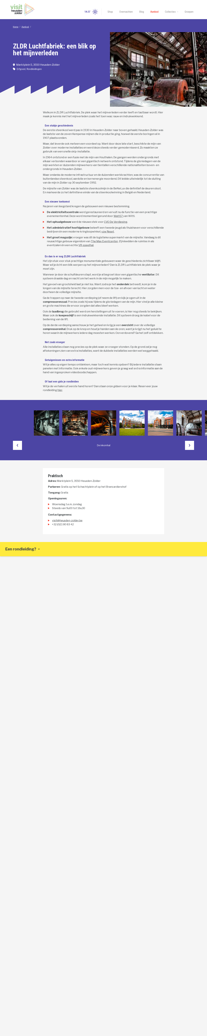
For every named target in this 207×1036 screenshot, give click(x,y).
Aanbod (154, 11)
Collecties (170, 11)
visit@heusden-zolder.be (67, 520)
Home (15, 27)
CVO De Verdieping (115, 221)
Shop (110, 11)
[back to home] (22, 9)
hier (59, 390)
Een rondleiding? (20, 549)
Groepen (189, 11)
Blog (141, 11)
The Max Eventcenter (104, 241)
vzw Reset (107, 231)
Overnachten (126, 11)
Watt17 (118, 216)
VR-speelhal (85, 245)
